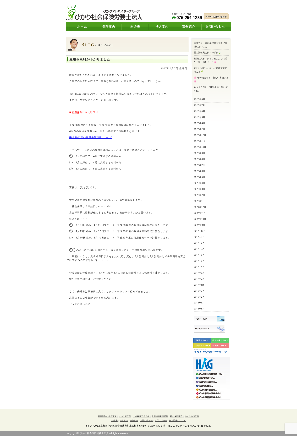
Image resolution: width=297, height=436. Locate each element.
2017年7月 (199, 248)
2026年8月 (199, 99)
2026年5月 (199, 117)
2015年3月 (199, 290)
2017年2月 (199, 278)
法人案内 (124, 420)
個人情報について (177, 420)
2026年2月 (199, 129)
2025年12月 (200, 135)
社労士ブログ (161, 420)
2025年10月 (200, 147)
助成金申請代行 (192, 416)
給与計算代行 (125, 416)
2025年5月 (199, 177)
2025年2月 (199, 195)
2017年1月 (199, 284)
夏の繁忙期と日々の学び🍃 (207, 52)
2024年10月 (200, 218)
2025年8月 (199, 159)
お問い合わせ (146, 420)
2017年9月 (199, 237)
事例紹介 (134, 420)
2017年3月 (199, 272)
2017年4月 (199, 266)
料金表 (114, 420)
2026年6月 (199, 111)
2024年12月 (200, 207)
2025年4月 (199, 183)
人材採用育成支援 (141, 416)
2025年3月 (199, 189)
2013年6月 (199, 302)
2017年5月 (199, 260)
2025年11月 (200, 141)
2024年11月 (200, 212)
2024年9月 (199, 225)
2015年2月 (199, 296)
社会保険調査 (176, 416)
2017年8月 (199, 242)
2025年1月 (199, 201)
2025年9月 (199, 153)
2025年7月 (199, 165)
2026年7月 (199, 105)
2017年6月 (199, 254)
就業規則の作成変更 (107, 416)
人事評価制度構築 (160, 416)
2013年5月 (199, 308)
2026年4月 (199, 123)
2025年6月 (199, 171)
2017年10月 (200, 231)
